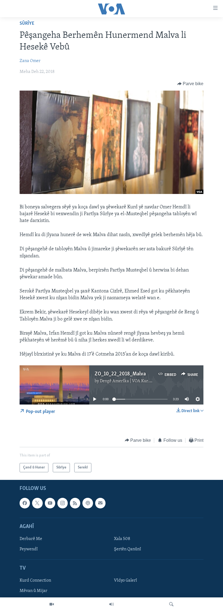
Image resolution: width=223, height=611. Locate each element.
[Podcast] (87, 503)
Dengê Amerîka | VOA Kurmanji (129, 381)
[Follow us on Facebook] (25, 503)
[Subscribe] (100, 503)
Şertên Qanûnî (127, 549)
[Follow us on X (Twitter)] (37, 503)
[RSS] (75, 503)
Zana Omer (30, 61)
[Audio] (111, 604)
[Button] (190, 83)
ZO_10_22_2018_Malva (120, 374)
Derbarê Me (31, 539)
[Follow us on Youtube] (50, 503)
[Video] (52, 604)
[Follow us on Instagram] (62, 503)
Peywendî (29, 549)
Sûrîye (27, 23)
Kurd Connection (35, 581)
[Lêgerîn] (171, 604)
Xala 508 (122, 539)
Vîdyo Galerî (125, 581)
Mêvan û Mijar (33, 591)
